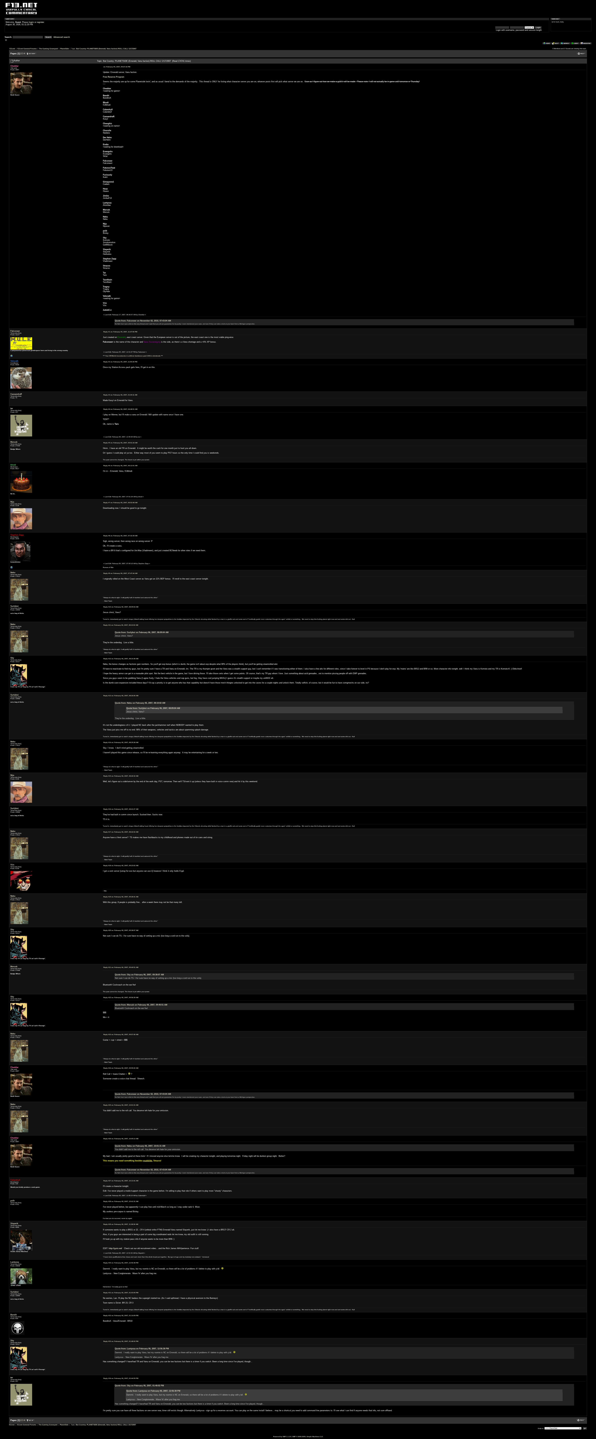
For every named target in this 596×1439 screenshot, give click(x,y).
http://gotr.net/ (115, 1248)
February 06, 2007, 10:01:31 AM (120, 1105)
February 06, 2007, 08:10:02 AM (120, 625)
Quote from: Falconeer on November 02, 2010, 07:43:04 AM (143, 321)
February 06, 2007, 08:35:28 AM (120, 742)
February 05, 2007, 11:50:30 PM (120, 362)
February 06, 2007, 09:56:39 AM (120, 997)
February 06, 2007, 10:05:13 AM (120, 1138)
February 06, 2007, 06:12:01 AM (120, 465)
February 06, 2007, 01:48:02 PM (120, 1341)
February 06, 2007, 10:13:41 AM (120, 1181)
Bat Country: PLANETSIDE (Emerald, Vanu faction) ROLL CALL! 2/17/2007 (106, 49)
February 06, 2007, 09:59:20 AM (120, 1068)
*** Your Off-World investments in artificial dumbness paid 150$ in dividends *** (133, 356)
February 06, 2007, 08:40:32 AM (120, 776)
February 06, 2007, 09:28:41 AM (120, 897)
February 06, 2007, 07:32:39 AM (120, 536)
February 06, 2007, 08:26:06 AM (120, 695)
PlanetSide (64, 49)
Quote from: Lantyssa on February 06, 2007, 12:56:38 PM (142, 1348)
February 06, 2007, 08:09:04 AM (120, 607)
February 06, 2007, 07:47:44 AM (120, 573)
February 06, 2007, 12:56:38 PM (120, 1263)
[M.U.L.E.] (11, 356)
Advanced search (61, 37)
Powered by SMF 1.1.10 (282, 1436)
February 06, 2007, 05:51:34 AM (120, 443)
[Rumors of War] (11, 568)
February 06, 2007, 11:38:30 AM (120, 1224)
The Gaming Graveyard (48, 49)
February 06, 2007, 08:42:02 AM (120, 832)
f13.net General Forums (27, 49)
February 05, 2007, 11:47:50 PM (120, 332)
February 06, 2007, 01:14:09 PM (120, 1315)
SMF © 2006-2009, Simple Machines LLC (307, 1436)
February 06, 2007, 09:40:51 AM (120, 967)
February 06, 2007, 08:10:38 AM (120, 659)
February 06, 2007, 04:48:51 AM (120, 409)
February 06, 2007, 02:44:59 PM (120, 1378)
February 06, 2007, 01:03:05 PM (120, 1293)
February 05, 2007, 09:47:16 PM (116, 67)
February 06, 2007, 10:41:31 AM (120, 1201)
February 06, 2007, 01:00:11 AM (120, 395)
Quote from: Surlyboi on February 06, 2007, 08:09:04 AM (142, 632)
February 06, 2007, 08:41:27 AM (120, 809)
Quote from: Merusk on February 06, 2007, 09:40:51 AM (141, 1005)
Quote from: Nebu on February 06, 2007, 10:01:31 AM (140, 1146)
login (31, 22)
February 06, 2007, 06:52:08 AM (120, 502)
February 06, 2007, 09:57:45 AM (120, 1034)
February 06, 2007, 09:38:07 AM (120, 930)
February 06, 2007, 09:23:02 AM (120, 865)
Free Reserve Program (113, 77)
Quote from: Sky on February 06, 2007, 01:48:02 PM (139, 1385)
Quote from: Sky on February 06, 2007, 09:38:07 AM (139, 974)
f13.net (12, 49)
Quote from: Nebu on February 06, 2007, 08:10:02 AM (140, 703)
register (40, 22)
